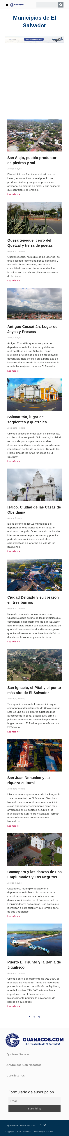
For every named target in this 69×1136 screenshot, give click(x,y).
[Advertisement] (34, 81)
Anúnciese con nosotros (23, 1065)
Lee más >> (13, 194)
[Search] (60, 5)
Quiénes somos (17, 1054)
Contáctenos (15, 1075)
